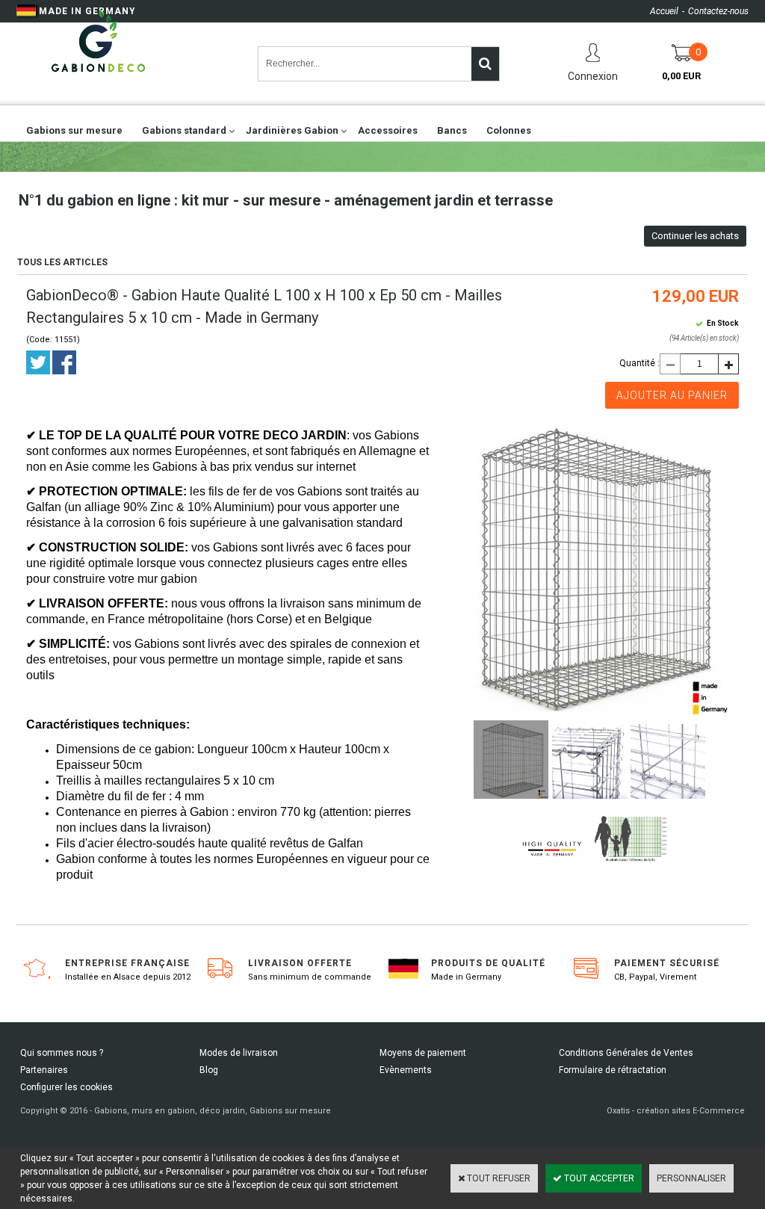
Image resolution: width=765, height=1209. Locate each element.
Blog (208, 1070)
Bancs (452, 130)
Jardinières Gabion (292, 130)
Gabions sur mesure (74, 130)
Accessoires (388, 130)
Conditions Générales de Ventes (626, 1053)
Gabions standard (184, 130)
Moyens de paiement (423, 1053)
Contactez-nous (718, 11)
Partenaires (44, 1070)
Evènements (406, 1070)
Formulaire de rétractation (612, 1070)
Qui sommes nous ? (61, 1053)
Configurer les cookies (66, 1087)
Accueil (664, 11)
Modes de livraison (238, 1053)
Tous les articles (62, 262)
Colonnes (508, 130)
